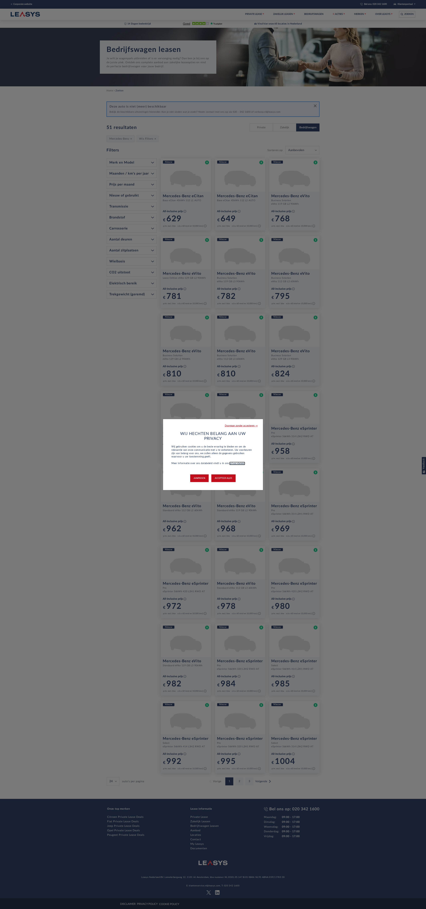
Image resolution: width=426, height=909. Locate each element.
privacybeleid (237, 463)
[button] (241, 425)
